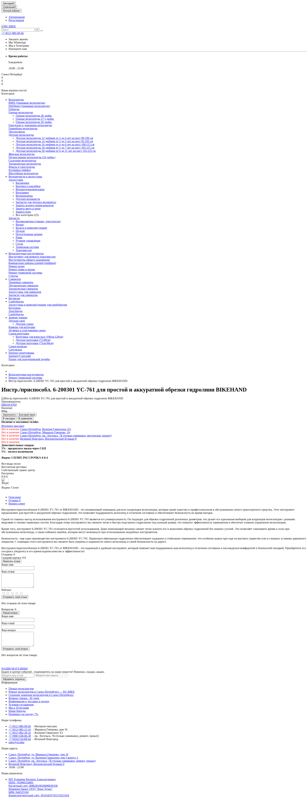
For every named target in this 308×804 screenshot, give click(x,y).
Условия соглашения (21, 704)
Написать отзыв (11, 561)
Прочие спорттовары (21, 352)
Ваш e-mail (7, 623)
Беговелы (14, 298)
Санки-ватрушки (19, 333)
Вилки (20, 224)
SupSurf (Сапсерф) (20, 355)
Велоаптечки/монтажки (30, 189)
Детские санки (25, 323)
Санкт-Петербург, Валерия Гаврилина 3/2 (45, 429)
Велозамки (22, 192)
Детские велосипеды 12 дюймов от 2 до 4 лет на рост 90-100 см (54, 138)
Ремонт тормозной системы (25, 272)
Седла (19, 243)
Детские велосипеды (21, 134)
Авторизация (17, 17)
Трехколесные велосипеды (25, 163)
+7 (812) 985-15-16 (20, 729)
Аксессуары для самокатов (25, 291)
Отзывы (14, 500)
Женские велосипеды (22, 154)
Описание (15, 497)
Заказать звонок (18, 39)
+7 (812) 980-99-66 (12, 33)
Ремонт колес (17, 266)
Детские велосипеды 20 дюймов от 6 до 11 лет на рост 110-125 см (56, 150)
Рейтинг (6, 589)
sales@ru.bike (16, 742)
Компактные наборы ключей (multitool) (32, 263)
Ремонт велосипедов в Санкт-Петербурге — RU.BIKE (42, 691)
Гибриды (14, 109)
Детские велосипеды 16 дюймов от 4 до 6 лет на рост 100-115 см (55, 144)
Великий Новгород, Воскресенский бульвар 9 (36, 764)
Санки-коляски (18, 346)
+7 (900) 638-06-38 (20, 735)
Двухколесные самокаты (23, 285)
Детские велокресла (28, 198)
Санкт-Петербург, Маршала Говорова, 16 (45, 432)
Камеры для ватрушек (22, 327)
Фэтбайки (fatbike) (20, 170)
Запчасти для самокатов (23, 295)
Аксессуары (16, 179)
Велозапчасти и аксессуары (25, 176)
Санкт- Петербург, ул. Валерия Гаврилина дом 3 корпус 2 (43, 757)
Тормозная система (27, 247)
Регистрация (16, 20)
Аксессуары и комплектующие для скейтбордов (38, 304)
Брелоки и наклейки (28, 186)
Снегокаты (15, 349)
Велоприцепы (24, 195)
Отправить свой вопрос (15, 649)
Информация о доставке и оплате (29, 701)
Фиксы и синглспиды (22, 166)
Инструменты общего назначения (29, 259)
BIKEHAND (9, 404)
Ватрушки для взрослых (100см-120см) (39, 336)
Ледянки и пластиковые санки (27, 330)
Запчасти (14, 218)
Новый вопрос (10, 613)
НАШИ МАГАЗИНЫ (14, 668)
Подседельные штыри (29, 234)
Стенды (13, 275)
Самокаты (15, 279)
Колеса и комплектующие (31, 227)
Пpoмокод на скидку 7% (23, 714)
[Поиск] (41, 30)
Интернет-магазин (12, 425)
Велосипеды (16, 99)
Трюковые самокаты (21, 282)
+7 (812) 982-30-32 (20, 732)
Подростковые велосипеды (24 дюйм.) (32, 157)
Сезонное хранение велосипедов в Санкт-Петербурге (41, 694)
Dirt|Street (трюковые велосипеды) (29, 106)
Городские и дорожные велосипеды (30, 125)
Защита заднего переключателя (34, 205)
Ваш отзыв (8, 571)
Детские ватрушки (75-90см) (33, 339)
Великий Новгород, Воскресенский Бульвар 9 (48, 438)
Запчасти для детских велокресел (36, 202)
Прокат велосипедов (21, 688)
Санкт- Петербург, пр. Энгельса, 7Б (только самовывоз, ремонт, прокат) (52, 760)
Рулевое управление (28, 240)
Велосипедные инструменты (26, 253)
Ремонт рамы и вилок (22, 269)
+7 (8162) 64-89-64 (20, 739)
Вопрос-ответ (17, 503)
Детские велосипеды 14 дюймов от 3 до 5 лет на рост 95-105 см (54, 141)
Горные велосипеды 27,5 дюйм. (35, 118)
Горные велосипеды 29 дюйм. (34, 122)
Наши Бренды (17, 710)
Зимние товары (18, 317)
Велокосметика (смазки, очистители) (38, 221)
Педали (20, 231)
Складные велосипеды (22, 160)
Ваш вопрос (8, 630)
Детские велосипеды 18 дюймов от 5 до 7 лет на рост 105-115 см (55, 147)
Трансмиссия (24, 250)
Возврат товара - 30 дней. (24, 698)
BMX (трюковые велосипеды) (27, 102)
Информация (9, 682)
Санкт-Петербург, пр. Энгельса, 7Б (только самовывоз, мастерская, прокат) (65, 435)
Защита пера (23, 211)
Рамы (19, 237)
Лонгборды (15, 311)
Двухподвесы (17, 131)
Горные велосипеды (21, 112)
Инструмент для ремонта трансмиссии (32, 256)
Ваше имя (7, 564)
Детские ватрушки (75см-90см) (34, 343)
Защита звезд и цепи (28, 208)
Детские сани (17, 320)
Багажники (22, 182)
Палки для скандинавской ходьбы (29, 359)
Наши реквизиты (11, 773)
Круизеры (15, 307)
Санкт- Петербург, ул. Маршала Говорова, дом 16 (38, 754)
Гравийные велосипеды (23, 128)
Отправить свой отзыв (15, 597)
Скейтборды (16, 301)
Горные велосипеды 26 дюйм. (34, 115)
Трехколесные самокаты (23, 288)
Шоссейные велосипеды (23, 173)
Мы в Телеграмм (19, 707)
